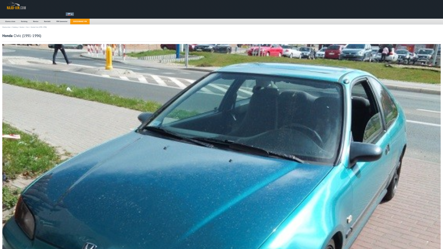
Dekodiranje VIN (80, 21)
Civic (27, 27)
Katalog (24, 21)
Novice (35, 21)
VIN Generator (61, 21)
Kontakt (47, 21)
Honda (22, 27)
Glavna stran (10, 21)
